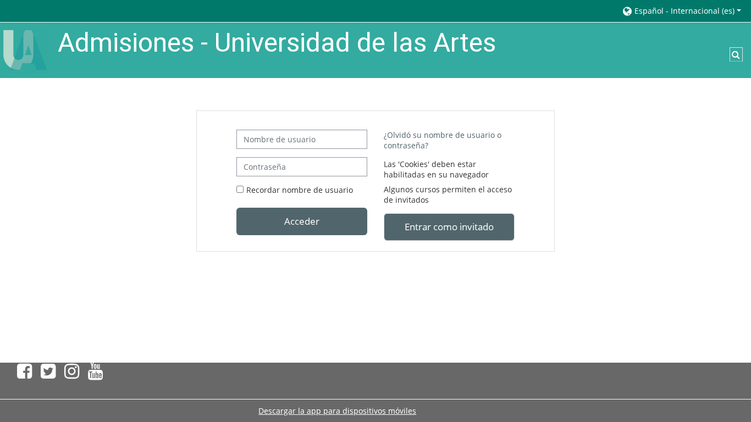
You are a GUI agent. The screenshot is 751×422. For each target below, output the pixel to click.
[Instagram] (72, 374)
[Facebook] (22, 374)
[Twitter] (48, 374)
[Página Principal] (24, 49)
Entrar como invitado (449, 226)
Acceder (301, 220)
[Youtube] (98, 374)
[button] (681, 10)
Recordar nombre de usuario (299, 190)
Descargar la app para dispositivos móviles (337, 411)
